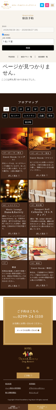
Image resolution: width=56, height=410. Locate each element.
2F (21, 109)
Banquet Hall (42, 212)
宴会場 (28, 122)
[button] (52, 5)
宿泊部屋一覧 (43, 57)
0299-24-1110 (28, 316)
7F (50, 109)
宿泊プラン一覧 (26, 57)
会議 (41, 115)
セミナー (15, 115)
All (6, 109)
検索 (28, 48)
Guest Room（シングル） (14, 158)
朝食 (14, 267)
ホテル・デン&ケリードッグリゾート (24, 5)
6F (42, 109)
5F (35, 109)
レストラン (29, 115)
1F (14, 109)
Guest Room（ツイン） (42, 157)
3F (28, 109)
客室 (50, 115)
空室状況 (11, 57)
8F (5, 115)
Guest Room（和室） (42, 268)
